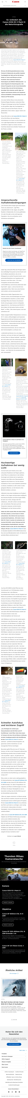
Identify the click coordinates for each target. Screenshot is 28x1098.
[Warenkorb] (2, 2)
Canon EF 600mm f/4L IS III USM (18, 814)
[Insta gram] (12, 1092)
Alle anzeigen (13, 973)
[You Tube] (19, 1092)
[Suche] (6, 2)
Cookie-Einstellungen (14, 1085)
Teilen (14, 845)
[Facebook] (8, 1092)
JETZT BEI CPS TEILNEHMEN (14, 260)
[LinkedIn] (16, 1092)
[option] (14, 997)
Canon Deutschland (13, 1089)
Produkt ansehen (7, 902)
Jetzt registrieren (14, 1044)
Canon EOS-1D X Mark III (19, 59)
